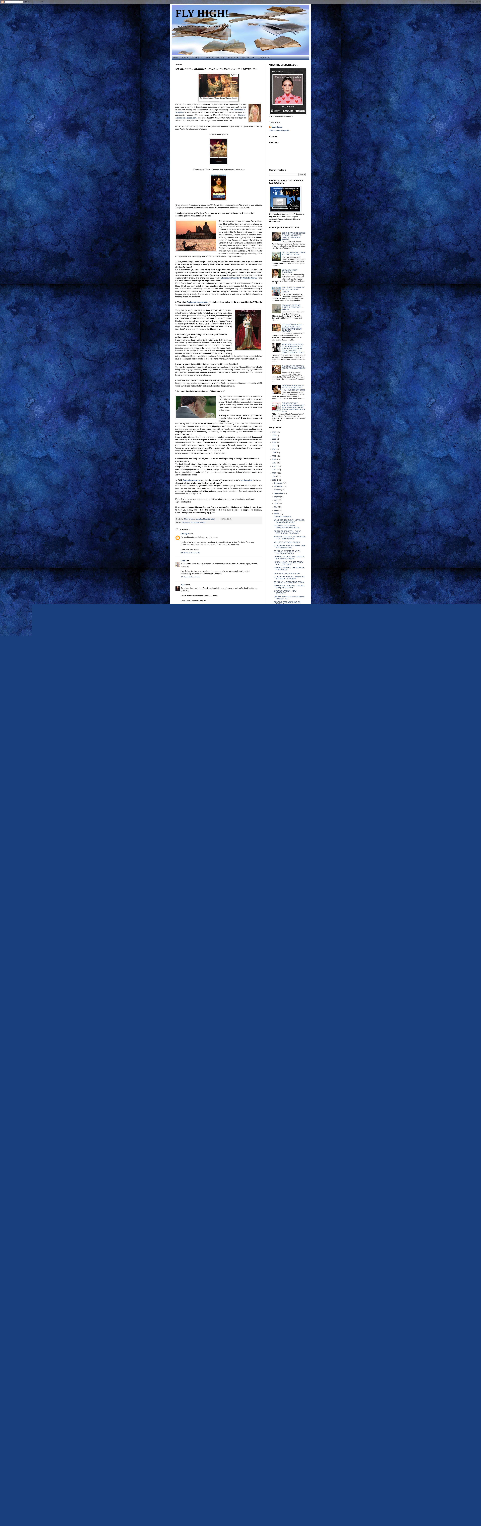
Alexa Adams (186, 860)
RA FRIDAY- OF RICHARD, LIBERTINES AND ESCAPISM (286, 527)
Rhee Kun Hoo (276, 1019)
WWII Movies (277, 1493)
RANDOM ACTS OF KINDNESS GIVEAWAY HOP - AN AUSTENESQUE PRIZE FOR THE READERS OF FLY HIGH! (293, 407)
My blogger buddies (198, 522)
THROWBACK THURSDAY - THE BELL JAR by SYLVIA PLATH (289, 586)
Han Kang (280, 898)
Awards (274, 1380)
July (276, 500)
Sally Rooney (275, 937)
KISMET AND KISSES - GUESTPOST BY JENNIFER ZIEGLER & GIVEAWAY (293, 716)
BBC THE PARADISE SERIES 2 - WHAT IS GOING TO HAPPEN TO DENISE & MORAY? (293, 236)
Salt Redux (279, 1213)
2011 (274, 477)
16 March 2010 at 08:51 (190, 913)
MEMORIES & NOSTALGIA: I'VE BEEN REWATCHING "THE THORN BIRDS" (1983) (293, 388)
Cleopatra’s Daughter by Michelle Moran (239, 278)
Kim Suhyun (275, 1093)
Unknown (185, 835)
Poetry (274, 1460)
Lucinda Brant (281, 1214)
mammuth (245, 1510)
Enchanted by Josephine (197, 302)
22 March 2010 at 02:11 (190, 966)
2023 (274, 439)
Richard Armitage (278, 1463)
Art (273, 1371)
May (276, 507)
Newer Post (180, 990)
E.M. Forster (289, 856)
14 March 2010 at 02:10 (190, 608)
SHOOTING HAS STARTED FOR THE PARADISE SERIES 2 (293, 368)
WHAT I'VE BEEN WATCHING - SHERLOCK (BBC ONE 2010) (293, 697)
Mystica (184, 687)
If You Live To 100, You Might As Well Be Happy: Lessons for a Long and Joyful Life (282, 1012)
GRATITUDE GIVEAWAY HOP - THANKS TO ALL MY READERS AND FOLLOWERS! (293, 659)
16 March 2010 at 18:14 (190, 937)
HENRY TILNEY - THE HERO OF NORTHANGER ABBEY (287, 625)
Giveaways (186, 522)
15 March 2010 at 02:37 (190, 852)
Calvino (274, 1391)
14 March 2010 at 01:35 (190, 577)
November (278, 486)
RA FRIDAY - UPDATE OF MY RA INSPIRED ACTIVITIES (287, 552)
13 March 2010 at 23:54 (190, 553)
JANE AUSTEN (248, 57)
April (276, 510)
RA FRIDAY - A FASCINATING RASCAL (289, 582)
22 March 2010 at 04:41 (190, 980)
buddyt (184, 750)
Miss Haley (185, 945)
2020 (274, 446)
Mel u (183, 585)
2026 (274, 432)
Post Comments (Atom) (195, 995)
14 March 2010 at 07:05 (190, 742)
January (277, 639)
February (278, 636)
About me (275, 1365)
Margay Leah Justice (190, 616)
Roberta (184, 633)
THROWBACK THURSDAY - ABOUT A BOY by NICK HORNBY (289, 558)
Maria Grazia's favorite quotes (283, 846)
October (277, 490)
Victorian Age (277, 1490)
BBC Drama (276, 1383)
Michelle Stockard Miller (191, 920)
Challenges (276, 1394)
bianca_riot (186, 899)
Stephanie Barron (282, 1295)
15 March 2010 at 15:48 (190, 871)
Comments (276, 1353)
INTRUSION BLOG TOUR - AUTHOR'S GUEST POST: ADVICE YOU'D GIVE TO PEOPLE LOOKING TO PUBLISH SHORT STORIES (293, 348)
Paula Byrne (280, 1158)
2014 (274, 466)
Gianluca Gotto (276, 1134)
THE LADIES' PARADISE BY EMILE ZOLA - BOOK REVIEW (293, 290)
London (275, 1433)
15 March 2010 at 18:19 (190, 891)
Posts (274, 1348)
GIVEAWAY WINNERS (282, 517)
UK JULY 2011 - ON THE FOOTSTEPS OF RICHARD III (293, 828)
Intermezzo (279, 941)
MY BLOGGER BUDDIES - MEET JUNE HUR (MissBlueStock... (289, 547)
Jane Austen (280, 1203)
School (274, 1469)
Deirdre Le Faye (278, 1404)
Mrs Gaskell (276, 1439)
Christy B (185, 534)
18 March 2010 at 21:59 (190, 951)
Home (175, 57)
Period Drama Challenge (281, 1457)
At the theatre (277, 1377)
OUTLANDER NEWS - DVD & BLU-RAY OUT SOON (293, 254)
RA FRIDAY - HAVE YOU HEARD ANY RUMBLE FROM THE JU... (289, 614)
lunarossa (185, 879)
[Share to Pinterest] (230, 519)
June (276, 503)
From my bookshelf (279, 1415)
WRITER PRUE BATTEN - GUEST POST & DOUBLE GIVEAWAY (287, 532)
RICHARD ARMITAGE (215, 57)
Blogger (263, 1510)
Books (274, 1389)
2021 (274, 442)
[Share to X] (225, 519)
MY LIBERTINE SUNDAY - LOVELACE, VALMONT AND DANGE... (289, 521)
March (277, 514)
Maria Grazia (277, 127)
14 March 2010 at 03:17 (190, 650)
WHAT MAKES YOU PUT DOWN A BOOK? (292, 735)
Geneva (278, 1113)
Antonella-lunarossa (191, 480)
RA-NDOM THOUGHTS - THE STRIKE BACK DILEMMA (292, 753)
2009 (274, 644)
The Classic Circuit (279, 1475)
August (277, 497)
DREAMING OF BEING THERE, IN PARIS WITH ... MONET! (292, 307)
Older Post (257, 990)
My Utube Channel (279, 1448)
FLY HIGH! (202, 13)
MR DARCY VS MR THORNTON (289, 271)
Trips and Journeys (279, 1487)
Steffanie (185, 974)
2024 (274, 436)
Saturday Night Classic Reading (284, 1466)
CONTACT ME (263, 57)
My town (275, 1454)
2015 (274, 463)
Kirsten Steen (187, 718)
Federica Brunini (282, 1192)
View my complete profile (279, 130)
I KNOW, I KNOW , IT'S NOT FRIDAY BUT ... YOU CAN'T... (288, 563)
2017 (274, 456)
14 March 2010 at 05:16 (190, 711)
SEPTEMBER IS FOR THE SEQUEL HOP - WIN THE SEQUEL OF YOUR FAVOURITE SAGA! (292, 809)
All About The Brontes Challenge (284, 1368)
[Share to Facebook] (228, 519)
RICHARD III (233, 57)
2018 (274, 453)
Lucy (183, 560)
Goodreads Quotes (299, 861)
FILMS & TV (197, 57)
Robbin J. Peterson (282, 1259)
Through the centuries (280, 1481)
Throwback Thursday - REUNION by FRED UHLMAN (288, 620)
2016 (274, 459)
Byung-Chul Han (282, 1053)
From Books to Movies (280, 1412)
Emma (278, 1201)
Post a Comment (185, 985)
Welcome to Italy (278, 1496)
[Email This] (221, 519)
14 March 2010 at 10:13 (190, 776)
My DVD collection (279, 1442)
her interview (246, 480)
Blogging (275, 1386)
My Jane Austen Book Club (282, 1445)
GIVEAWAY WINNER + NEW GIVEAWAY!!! (285, 592)
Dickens (275, 1406)
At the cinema (277, 1374)
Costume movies (278, 1401)
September (278, 493)
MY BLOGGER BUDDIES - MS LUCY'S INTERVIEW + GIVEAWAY (289, 578)
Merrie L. (184, 959)
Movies (274, 1436)
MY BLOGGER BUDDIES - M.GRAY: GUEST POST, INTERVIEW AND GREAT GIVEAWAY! (292, 328)
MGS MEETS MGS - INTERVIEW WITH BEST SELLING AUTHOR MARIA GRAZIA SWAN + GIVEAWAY (293, 678)
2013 (274, 470)
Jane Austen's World (280, 1430)
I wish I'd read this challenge (283, 1424)
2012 (274, 473)
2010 (274, 480)
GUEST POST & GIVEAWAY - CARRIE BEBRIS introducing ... (289, 631)
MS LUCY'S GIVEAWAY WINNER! (287, 542)
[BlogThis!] (223, 519)
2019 (274, 449)
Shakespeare (277, 1472)
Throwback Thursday (280, 1484)
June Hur (279, 884)
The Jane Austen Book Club (283, 1478)
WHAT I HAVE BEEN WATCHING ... (288, 573)
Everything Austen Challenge (283, 1409)
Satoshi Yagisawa (282, 980)
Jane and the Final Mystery (279, 1291)
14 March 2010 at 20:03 (190, 828)
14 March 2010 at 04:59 (190, 679)
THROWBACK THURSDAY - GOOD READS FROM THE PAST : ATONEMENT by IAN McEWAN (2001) (293, 790)
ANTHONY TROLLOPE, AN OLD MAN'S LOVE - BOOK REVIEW (289, 538)
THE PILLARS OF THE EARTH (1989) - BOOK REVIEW (291, 771)
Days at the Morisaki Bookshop (279, 975)
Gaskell (274, 1418)
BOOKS (185, 57)
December (278, 483)
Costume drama (278, 1397)
